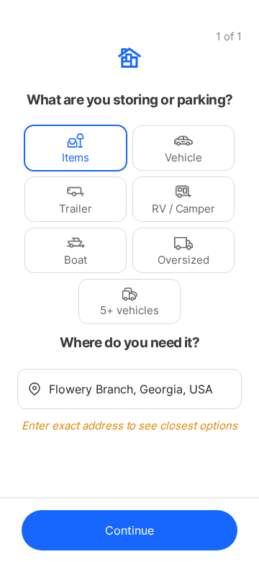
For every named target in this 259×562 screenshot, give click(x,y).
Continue (129, 530)
